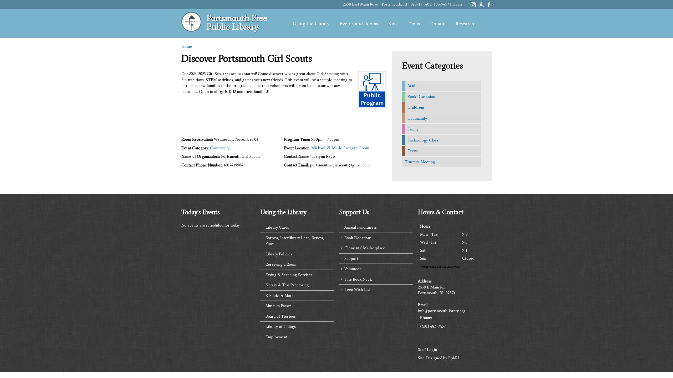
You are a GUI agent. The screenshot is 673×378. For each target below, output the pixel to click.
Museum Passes (279, 305)
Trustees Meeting (420, 162)
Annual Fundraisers (360, 227)
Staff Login (427, 349)
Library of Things (281, 326)
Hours (457, 4)
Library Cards (277, 227)
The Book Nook (358, 279)
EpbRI (453, 358)
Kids (392, 23)
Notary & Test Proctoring (287, 285)
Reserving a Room (281, 264)
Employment (276, 337)
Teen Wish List (357, 289)
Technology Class (422, 140)
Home (186, 46)
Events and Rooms (359, 23)
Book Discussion (421, 96)
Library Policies (279, 254)
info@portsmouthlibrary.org (442, 310)
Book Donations (357, 237)
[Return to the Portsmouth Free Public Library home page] (191, 29)
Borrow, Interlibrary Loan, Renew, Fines (295, 240)
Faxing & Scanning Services (289, 274)
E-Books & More (280, 295)
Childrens (416, 107)
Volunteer (352, 268)
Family (413, 129)
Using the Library (311, 23)
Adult (412, 85)
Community (220, 148)
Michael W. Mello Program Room (340, 148)
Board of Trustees (281, 316)
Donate (437, 23)
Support (351, 258)
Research (465, 23)
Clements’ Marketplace (364, 248)
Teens (413, 23)
